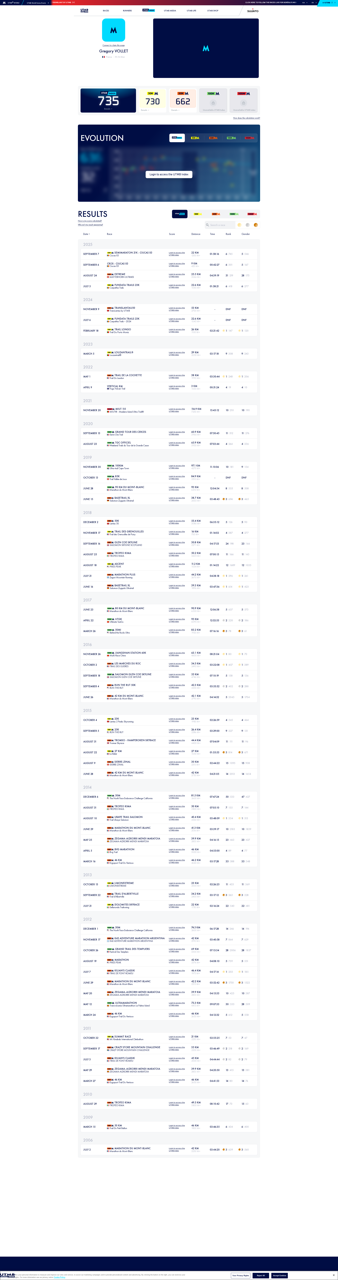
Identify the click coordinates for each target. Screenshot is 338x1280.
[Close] (334, 1275)
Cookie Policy (59, 1277)
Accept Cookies (279, 1276)
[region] (169, 1275)
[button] (38, 3)
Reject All (261, 1276)
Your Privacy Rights (240, 1276)
